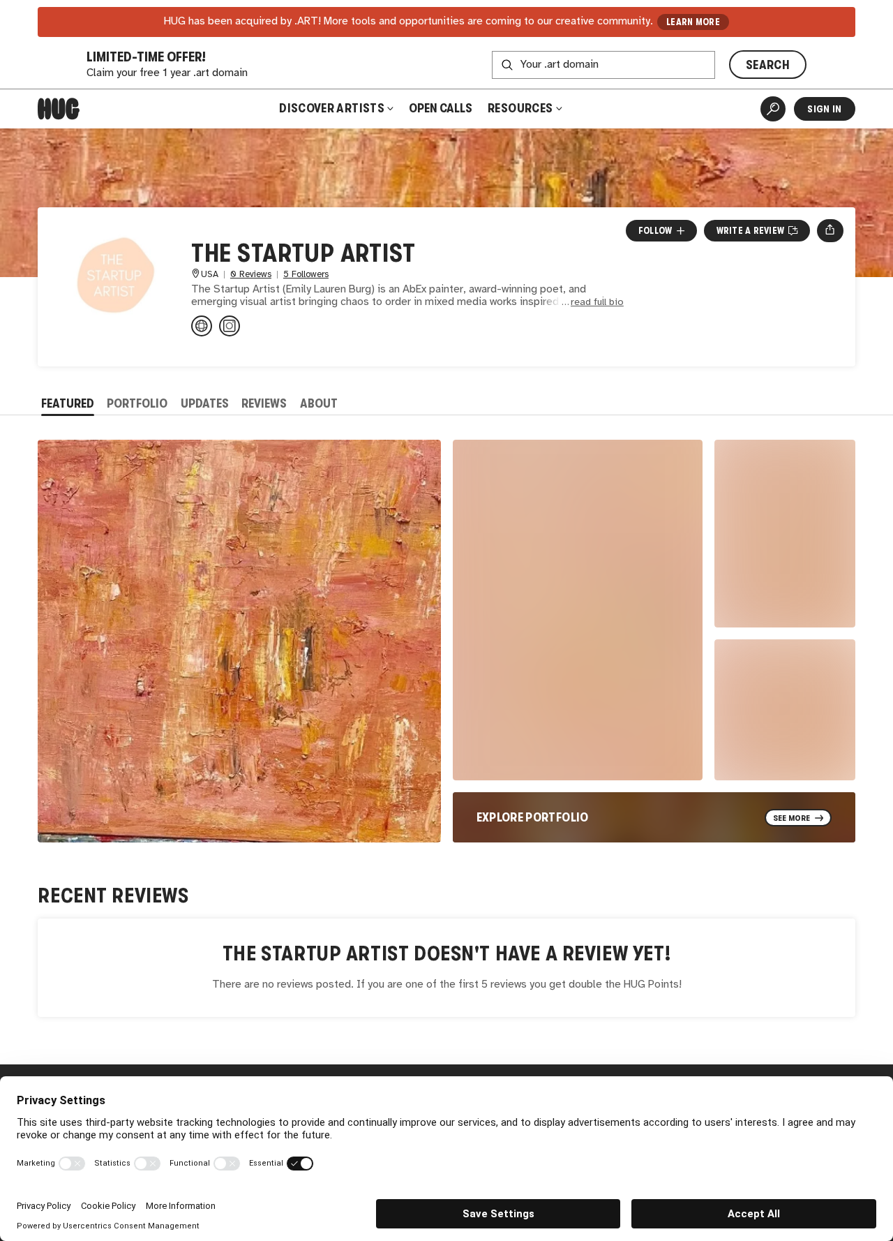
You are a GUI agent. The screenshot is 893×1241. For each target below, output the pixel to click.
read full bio (597, 302)
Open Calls (440, 108)
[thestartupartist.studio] (201, 325)
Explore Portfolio (532, 817)
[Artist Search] (773, 108)
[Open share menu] (830, 230)
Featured (67, 403)
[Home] (59, 109)
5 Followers (306, 274)
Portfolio (137, 403)
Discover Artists (331, 108)
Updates (205, 403)
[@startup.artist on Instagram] (229, 325)
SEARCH (768, 65)
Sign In (824, 108)
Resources (521, 108)
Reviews (264, 403)
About (319, 403)
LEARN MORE (693, 22)
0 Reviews (250, 274)
